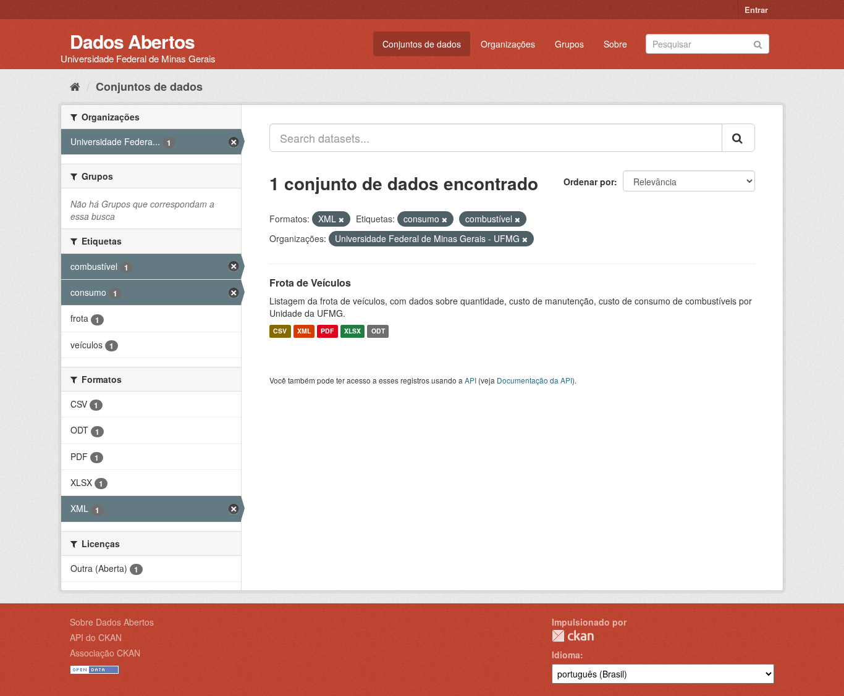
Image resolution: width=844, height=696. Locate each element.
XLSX (352, 331)
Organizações (508, 44)
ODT (378, 331)
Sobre (615, 44)
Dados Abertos (132, 41)
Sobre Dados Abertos (112, 622)
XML (304, 331)
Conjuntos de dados (421, 44)
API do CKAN (96, 637)
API (470, 380)
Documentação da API (534, 380)
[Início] (75, 86)
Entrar (756, 9)
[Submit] (758, 43)
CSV (280, 331)
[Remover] (341, 219)
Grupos (569, 44)
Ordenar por (588, 181)
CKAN (573, 635)
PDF (327, 331)
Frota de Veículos (310, 282)
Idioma (566, 654)
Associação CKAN (105, 653)
